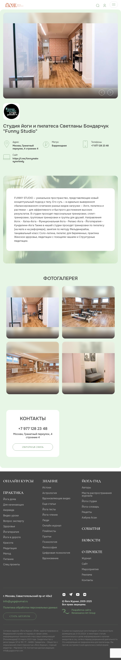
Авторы (86, 487)
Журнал (86, 558)
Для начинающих (13, 504)
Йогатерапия (11, 532)
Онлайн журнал (51, 525)
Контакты (87, 580)
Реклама (87, 574)
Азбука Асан (89, 517)
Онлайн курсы (18, 481)
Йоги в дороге (12, 537)
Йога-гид (91, 481)
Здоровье (9, 526)
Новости (91, 540)
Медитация (10, 548)
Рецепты (87, 512)
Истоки (46, 487)
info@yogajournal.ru (15, 601)
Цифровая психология (56, 552)
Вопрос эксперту (13, 521)
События (91, 528)
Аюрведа (8, 510)
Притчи (46, 536)
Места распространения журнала (97, 494)
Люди (45, 520)
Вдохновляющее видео (56, 498)
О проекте (92, 552)
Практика (13, 492)
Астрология (49, 493)
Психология (49, 542)
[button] (102, 92)
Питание (8, 559)
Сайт (85, 563)
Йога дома (9, 499)
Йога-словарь (90, 506)
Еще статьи (49, 504)
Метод (7, 553)
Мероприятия (90, 569)
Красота (8, 542)
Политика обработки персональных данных (30, 607)
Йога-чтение (50, 514)
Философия (49, 547)
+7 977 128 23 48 (100, 145)
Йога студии (89, 501)
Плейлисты (49, 531)
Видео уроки (11, 515)
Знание (50, 481)
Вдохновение (50, 558)
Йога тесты (49, 509)
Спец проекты (11, 564)
